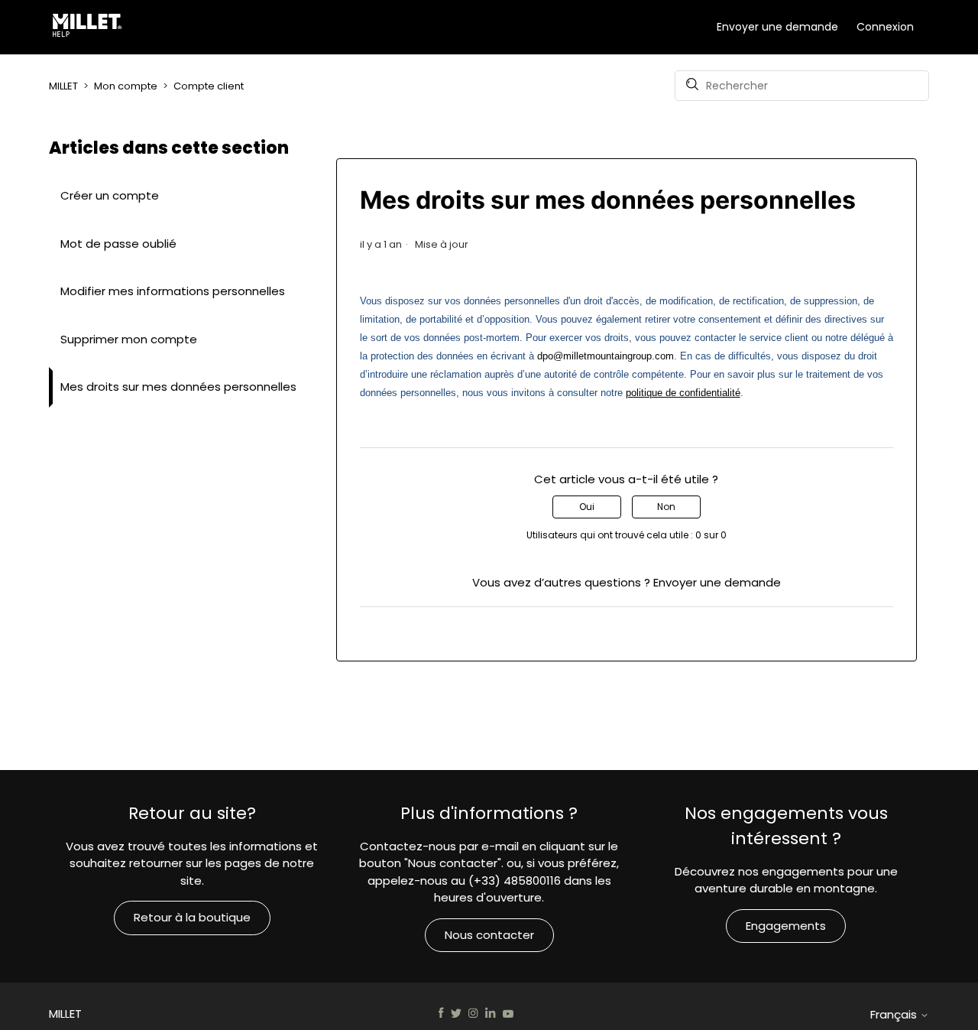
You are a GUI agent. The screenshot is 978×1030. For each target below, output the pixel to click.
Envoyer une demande (777, 26)
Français (895, 1014)
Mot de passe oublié (118, 244)
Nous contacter (489, 935)
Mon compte (125, 86)
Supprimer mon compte (128, 339)
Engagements (786, 926)
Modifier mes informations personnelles (172, 291)
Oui (586, 506)
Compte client (208, 86)
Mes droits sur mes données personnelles (178, 387)
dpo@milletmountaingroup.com (605, 356)
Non (666, 506)
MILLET (63, 86)
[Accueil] (90, 27)
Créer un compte (109, 195)
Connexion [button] (885, 26)
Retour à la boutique (192, 917)
